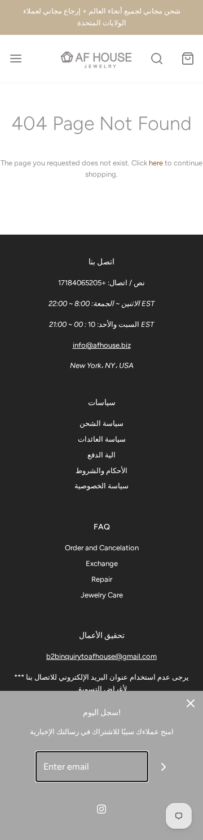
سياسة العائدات (102, 439)
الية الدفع (101, 455)
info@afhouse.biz (102, 345)
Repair (101, 579)
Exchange (102, 563)
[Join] (163, 766)
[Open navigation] (15, 58)
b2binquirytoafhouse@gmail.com (101, 656)
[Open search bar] (156, 58)
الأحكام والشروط (101, 470)
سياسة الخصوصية (101, 486)
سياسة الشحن (101, 423)
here (156, 163)
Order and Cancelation (102, 547)
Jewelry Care (102, 595)
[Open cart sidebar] (187, 58)
